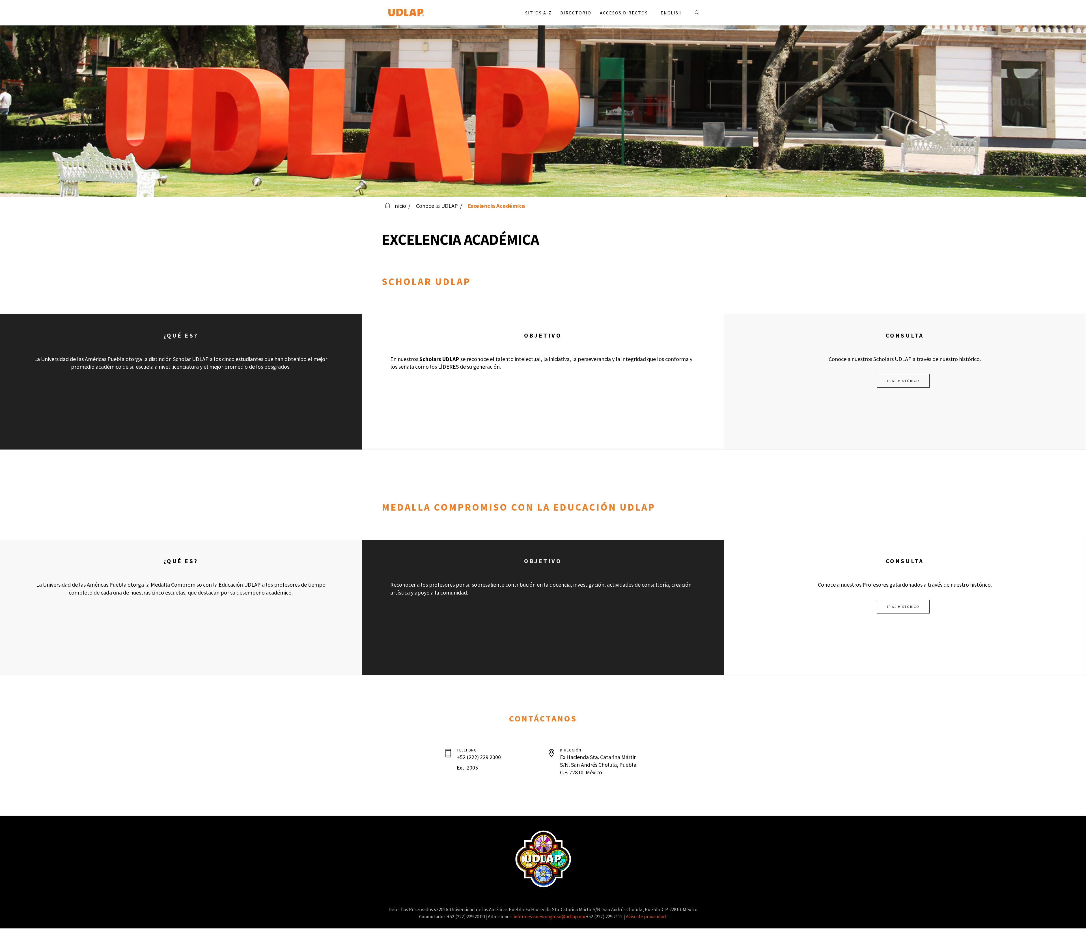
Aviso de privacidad (646, 916)
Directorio (575, 13)
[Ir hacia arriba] (1070, 913)
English (671, 13)
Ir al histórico (903, 381)
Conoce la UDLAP (437, 205)
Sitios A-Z (538, 13)
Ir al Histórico (903, 606)
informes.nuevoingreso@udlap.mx (549, 916)
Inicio (399, 205)
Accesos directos (624, 13)
